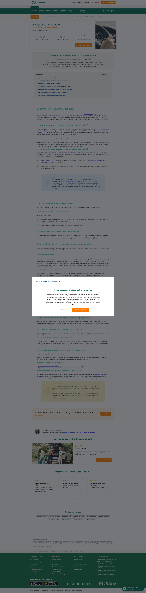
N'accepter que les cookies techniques (47, 281)
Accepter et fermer (80, 310)
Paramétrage (63, 310)
